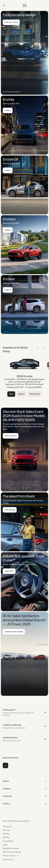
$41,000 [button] (15, 223)
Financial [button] (37, 382)
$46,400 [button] (15, 283)
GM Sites (6, 834)
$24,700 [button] (15, 103)
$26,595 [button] (15, 163)
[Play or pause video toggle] (43, 90)
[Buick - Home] (24, 3)
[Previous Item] (37, 348)
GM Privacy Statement (12, 852)
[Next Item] (43, 348)
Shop (11, 394)
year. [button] (5, 429)
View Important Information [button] (11, 92)
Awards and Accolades (14, 631)
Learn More (9, 571)
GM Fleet (6, 837)
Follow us (6, 803)
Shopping (6, 788)
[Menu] (4, 5)
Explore (8, 110)
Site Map (6, 830)
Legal (5, 845)
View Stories (10, 510)
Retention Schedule (11, 848)
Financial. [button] (10, 426)
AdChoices (7, 860)
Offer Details (35, 394)
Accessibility (8, 841)
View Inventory (11, 436)
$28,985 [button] (38, 387)
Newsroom (7, 826)
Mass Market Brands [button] (30, 620)
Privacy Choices (9, 856)
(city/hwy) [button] (39, 384)
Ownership (7, 796)
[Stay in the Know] (5, 765)
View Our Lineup (11, 22)
